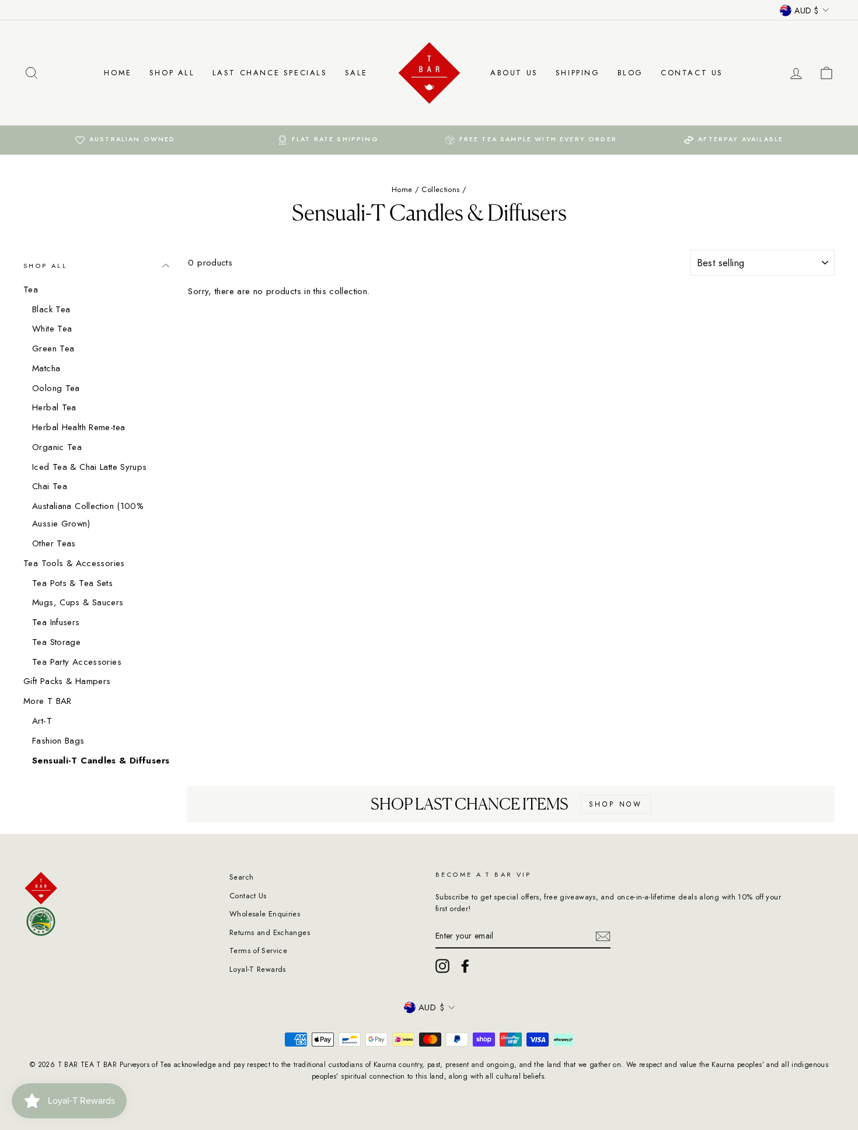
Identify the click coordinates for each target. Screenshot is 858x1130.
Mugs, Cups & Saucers (78, 602)
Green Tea (53, 348)
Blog (630, 72)
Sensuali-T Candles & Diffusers (100, 760)
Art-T (42, 720)
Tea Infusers (56, 622)
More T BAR (47, 701)
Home (117, 72)
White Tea (52, 328)
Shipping (578, 72)
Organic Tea (57, 447)
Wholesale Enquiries (264, 913)
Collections (440, 189)
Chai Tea (49, 486)
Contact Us (692, 72)
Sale (356, 72)
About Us (514, 72)
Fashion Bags (58, 740)
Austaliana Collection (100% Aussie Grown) (88, 515)
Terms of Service (258, 950)
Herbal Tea (54, 407)
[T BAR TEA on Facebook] (465, 966)
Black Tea (51, 309)
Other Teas (54, 543)
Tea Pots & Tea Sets (72, 583)
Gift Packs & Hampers (67, 681)
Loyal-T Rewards (257, 969)
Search (241, 877)
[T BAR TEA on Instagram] (442, 966)
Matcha (46, 368)
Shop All (172, 72)
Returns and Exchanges (269, 932)
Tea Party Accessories (76, 661)
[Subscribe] (603, 936)
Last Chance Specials (269, 72)
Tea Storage (56, 642)
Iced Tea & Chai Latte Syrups (89, 467)
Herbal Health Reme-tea (78, 427)
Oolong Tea (56, 388)
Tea (30, 289)
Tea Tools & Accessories (74, 563)
